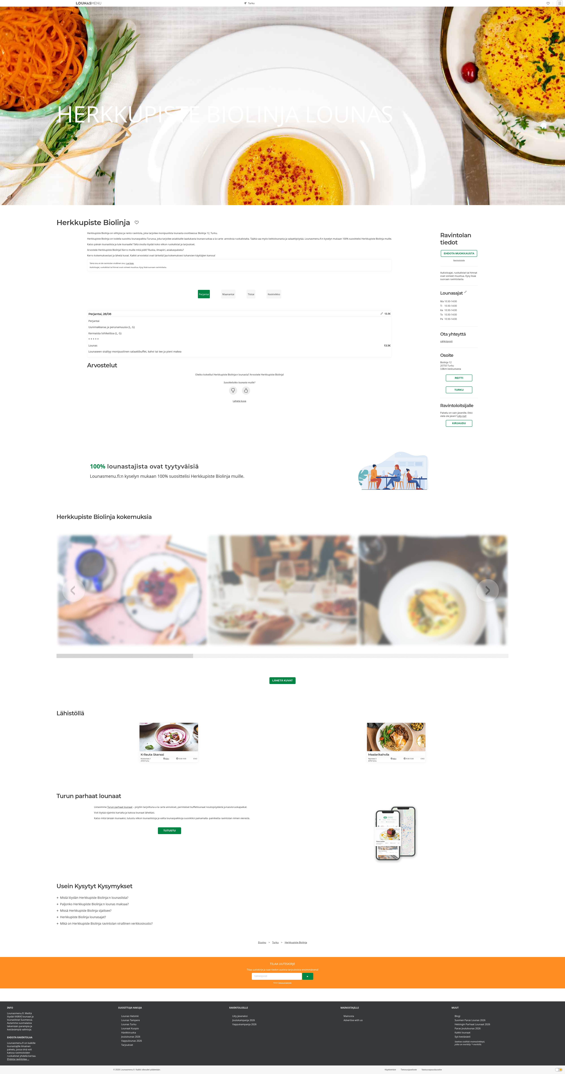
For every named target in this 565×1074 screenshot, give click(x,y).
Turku (459, 389)
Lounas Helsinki (130, 1016)
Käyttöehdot (390, 1069)
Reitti (459, 377)
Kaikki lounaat (462, 1032)
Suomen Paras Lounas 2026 (470, 1020)
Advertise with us (353, 1020)
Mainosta (349, 1016)
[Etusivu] (89, 3)
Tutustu (169, 830)
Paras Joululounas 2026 (468, 1028)
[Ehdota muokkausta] (382, 313)
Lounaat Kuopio (130, 1028)
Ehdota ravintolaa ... (18, 1059)
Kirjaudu (459, 423)
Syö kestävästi (462, 1036)
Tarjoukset (127, 1045)
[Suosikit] (548, 3)
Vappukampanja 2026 (244, 1024)
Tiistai (251, 294)
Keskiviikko (274, 294)
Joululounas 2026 (130, 1036)
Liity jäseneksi (240, 1016)
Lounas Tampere (130, 1020)
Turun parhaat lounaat (119, 807)
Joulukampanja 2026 (243, 1020)
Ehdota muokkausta (459, 253)
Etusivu (262, 942)
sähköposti (446, 341)
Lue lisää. (130, 263)
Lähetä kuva (239, 401)
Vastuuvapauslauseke (432, 1069)
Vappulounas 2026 (131, 1040)
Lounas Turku (128, 1024)
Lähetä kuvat (282, 680)
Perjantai (204, 294)
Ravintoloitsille (459, 260)
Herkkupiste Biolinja (296, 942)
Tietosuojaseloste (284, 983)
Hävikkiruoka (128, 1032)
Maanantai (228, 294)
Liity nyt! (461, 416)
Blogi (457, 1016)
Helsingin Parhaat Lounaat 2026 (472, 1024)
